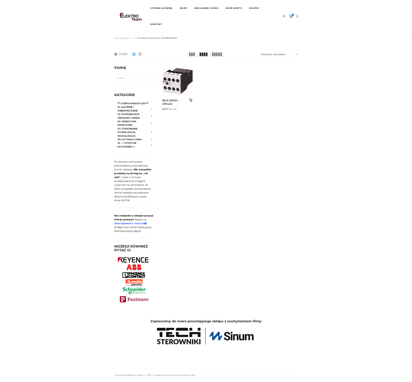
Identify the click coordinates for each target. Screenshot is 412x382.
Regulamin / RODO (206, 8)
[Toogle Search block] (284, 16)
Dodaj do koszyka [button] (190, 99)
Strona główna (122, 38)
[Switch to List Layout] (140, 54)
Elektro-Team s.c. (137, 375)
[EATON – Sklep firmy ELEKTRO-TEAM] (130, 17)
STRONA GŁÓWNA (161, 8)
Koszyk (254, 8)
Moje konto (234, 8)
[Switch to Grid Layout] (133, 54)
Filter (123, 54)
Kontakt (156, 24)
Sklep (183, 8)
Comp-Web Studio (185, 375)
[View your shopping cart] (291, 16)
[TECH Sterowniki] (206, 336)
